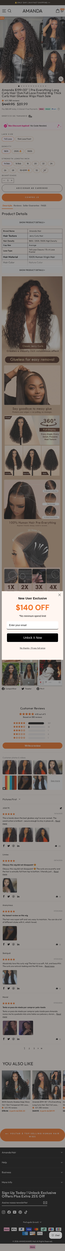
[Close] (59, 595)
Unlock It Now (32, 637)
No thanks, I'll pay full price (32, 648)
